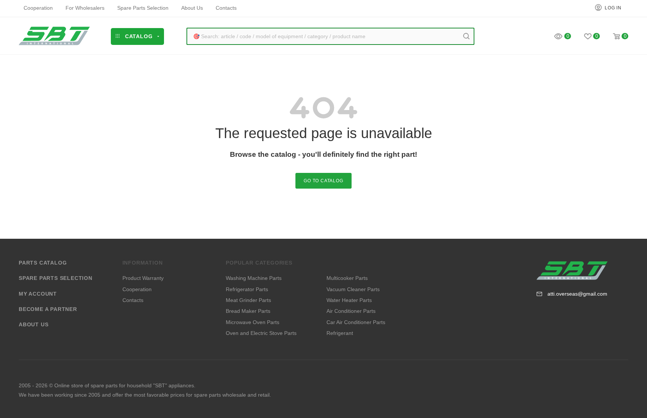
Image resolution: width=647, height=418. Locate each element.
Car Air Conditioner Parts (355, 322)
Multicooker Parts (347, 278)
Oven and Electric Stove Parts (261, 333)
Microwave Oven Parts (252, 322)
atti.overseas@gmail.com (577, 294)
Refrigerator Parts (247, 289)
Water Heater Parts (349, 300)
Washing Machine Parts (254, 278)
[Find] (466, 36)
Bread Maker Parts (248, 311)
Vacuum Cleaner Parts (353, 289)
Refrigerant (339, 333)
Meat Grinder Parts (248, 300)
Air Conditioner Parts (351, 311)
